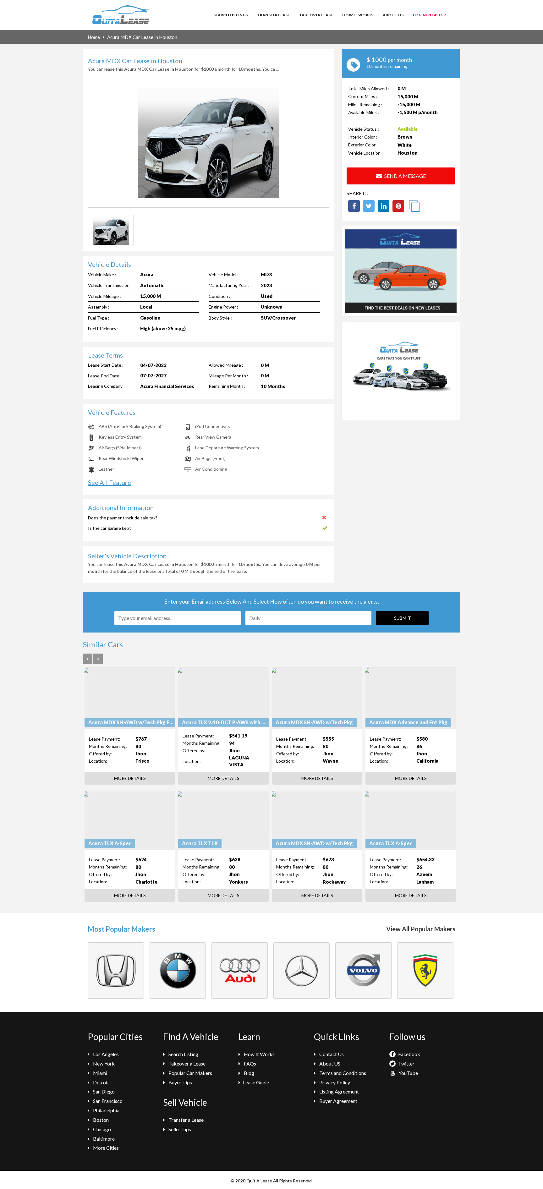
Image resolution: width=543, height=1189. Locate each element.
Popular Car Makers (189, 1073)
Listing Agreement (338, 1091)
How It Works (357, 15)
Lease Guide (256, 1082)
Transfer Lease (273, 15)
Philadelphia (105, 1110)
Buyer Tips (179, 1082)
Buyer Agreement (337, 1101)
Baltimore (103, 1139)
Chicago (101, 1129)
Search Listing (182, 1054)
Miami (99, 1073)
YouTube (408, 1073)
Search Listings (230, 15)
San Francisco (107, 1101)
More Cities (105, 1148)
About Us (393, 15)
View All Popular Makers (420, 928)
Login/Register (429, 15)
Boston (100, 1120)
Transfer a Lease (185, 1120)
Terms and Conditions (342, 1073)
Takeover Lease (316, 15)
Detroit (100, 1082)
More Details (130, 778)
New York (103, 1063)
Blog (248, 1073)
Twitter (405, 1063)
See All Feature (109, 482)
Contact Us (331, 1054)
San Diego (103, 1091)
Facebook (408, 1054)
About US (329, 1063)
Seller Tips (179, 1129)
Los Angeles (105, 1054)
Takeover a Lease (186, 1063)
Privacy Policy (334, 1082)
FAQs (249, 1063)
